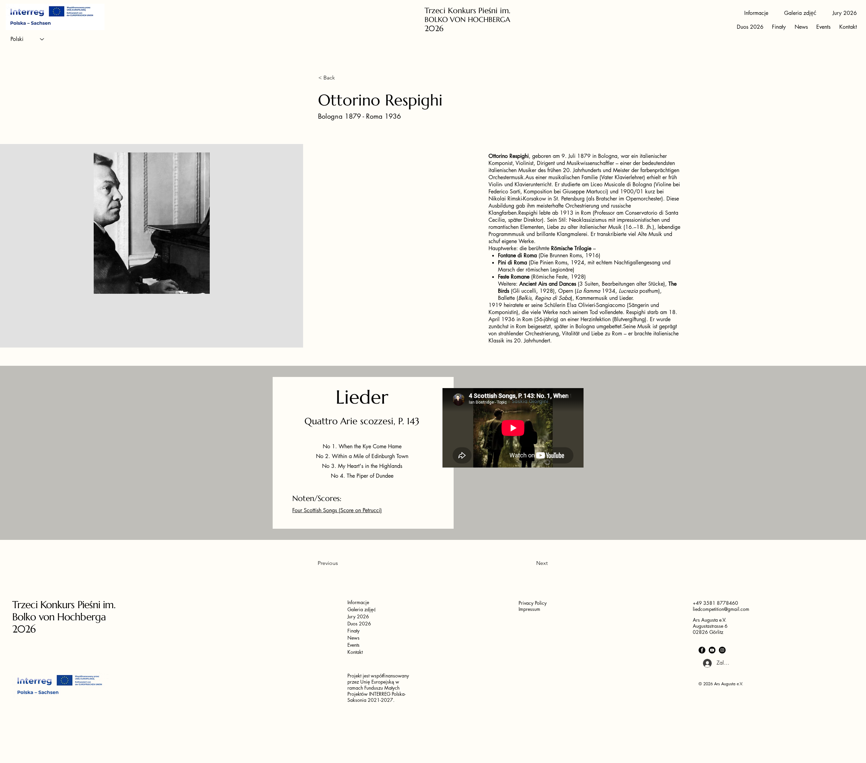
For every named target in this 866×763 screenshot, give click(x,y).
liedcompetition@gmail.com (721, 609)
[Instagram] (722, 650)
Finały (353, 630)
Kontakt (355, 652)
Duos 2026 (359, 623)
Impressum (529, 609)
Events (353, 645)
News (353, 638)
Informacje (358, 602)
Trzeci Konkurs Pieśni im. (467, 10)
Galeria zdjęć (361, 609)
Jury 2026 (358, 616)
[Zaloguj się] (703, 663)
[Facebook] (702, 650)
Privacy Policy (533, 603)
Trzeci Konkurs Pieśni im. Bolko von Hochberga (64, 610)
